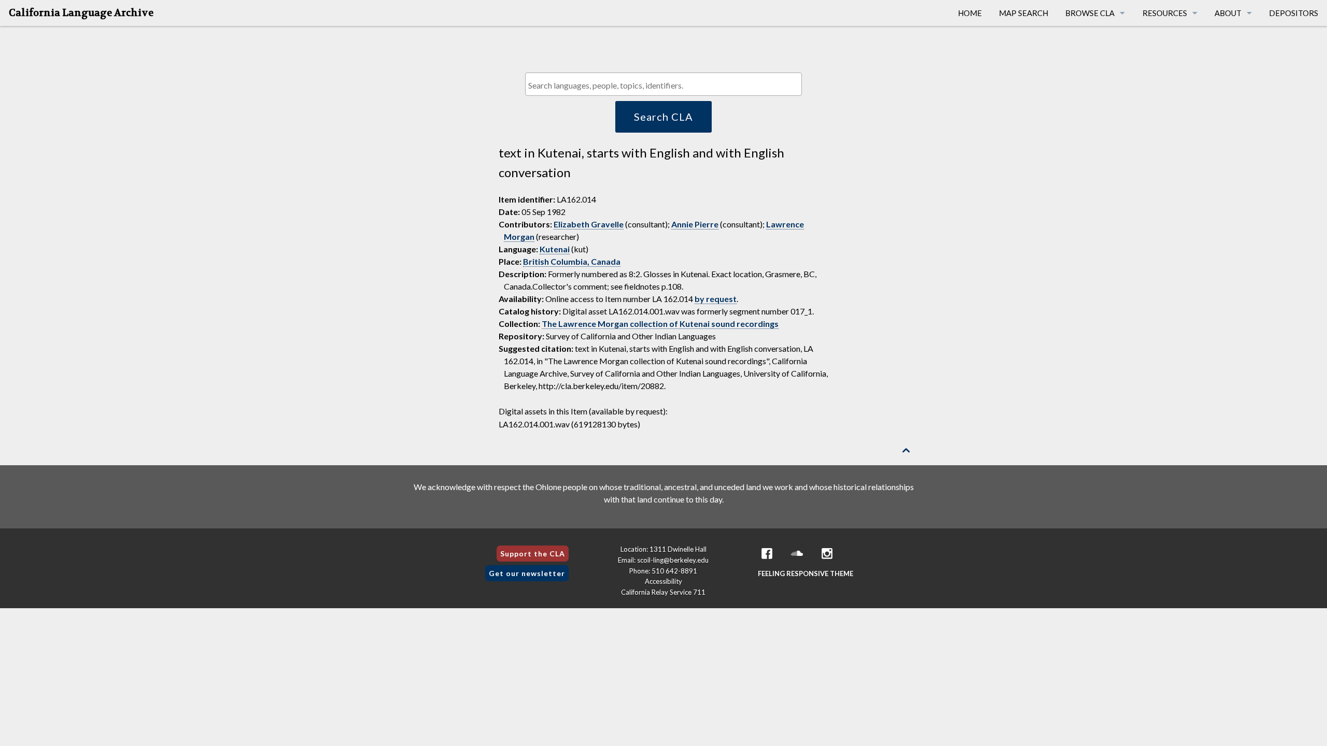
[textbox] (665, 85)
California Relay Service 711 (663, 592)
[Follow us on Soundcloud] (797, 553)
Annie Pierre (694, 224)
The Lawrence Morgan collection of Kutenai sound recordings (660, 323)
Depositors (1293, 13)
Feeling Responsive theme (805, 573)
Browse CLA (1089, 13)
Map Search (1023, 13)
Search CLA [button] (663, 116)
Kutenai (555, 249)
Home (970, 13)
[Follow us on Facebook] (767, 553)
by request (716, 299)
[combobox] (663, 84)
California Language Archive (81, 13)
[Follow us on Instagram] (827, 553)
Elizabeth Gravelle (589, 224)
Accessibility (663, 581)
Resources (1164, 13)
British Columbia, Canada (571, 261)
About (1228, 13)
